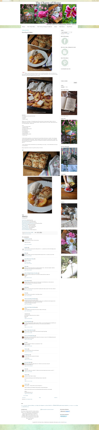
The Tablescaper (27, 354)
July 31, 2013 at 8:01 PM (28, 310)
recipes (72, 405)
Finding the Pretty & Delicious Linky (28, 223)
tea (26, 406)
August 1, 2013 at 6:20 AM (28, 318)
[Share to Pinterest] (41, 232)
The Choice (62, 26)
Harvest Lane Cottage (27, 262)
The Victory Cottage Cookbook (44, 26)
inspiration (66, 405)
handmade (63, 405)
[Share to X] (39, 232)
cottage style (38, 405)
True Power (69, 26)
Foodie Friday (24, 220)
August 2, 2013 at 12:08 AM (28, 351)
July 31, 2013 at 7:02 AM (28, 263)
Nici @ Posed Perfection (28, 321)
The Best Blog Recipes (25, 228)
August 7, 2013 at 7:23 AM (28, 381)
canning (35, 405)
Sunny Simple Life (27, 280)
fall (50, 405)
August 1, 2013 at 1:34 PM (28, 332)
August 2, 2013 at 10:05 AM (28, 365)
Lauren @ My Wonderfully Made (29, 335)
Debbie (26, 266)
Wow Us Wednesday (25, 226)
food (25, 233)
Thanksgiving (29, 405)
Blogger (65, 422)
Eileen (25, 253)
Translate (68, 33)
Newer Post (23, 397)
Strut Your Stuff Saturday (26, 221)
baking (33, 405)
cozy (45, 405)
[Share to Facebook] (40, 232)
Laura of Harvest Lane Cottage (29, 258)
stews (21, 406)
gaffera (60, 422)
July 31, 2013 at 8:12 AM (28, 277)
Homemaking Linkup (25, 222)
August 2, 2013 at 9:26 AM (28, 359)
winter (28, 406)
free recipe (27, 233)
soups (75, 405)
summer (30, 233)
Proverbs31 (26, 405)
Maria (25, 368)
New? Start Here (31, 26)
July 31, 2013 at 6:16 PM (28, 295)
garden (60, 405)
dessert (47, 405)
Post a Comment (25, 395)
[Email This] (37, 232)
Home (23, 26)
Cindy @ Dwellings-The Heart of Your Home (31, 273)
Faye (25, 342)
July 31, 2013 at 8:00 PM (28, 304)
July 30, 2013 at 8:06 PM (28, 244)
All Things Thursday (25, 227)
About (55, 26)
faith (49, 405)
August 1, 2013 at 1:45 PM (28, 339)
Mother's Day (22, 405)
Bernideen (26, 247)
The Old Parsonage (27, 238)
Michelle (26, 287)
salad (73, 405)
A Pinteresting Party (25, 225)
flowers (55, 405)
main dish (69, 405)
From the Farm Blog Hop (26, 229)
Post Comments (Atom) (29, 399)
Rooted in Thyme (24, 224)
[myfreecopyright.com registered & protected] (47, 409)
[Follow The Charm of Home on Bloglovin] (65, 411)
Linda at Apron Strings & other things (30, 298)
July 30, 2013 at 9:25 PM (28, 250)
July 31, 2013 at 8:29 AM (28, 284)
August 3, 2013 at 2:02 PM (28, 371)
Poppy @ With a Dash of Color (29, 330)
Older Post (55, 397)
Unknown (26, 374)
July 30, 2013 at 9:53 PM (28, 255)
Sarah (25, 292)
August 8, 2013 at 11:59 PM (28, 393)
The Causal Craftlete (28, 362)
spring (77, 405)
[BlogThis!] (38, 232)
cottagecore (42, 405)
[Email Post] (35, 232)
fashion (52, 405)
